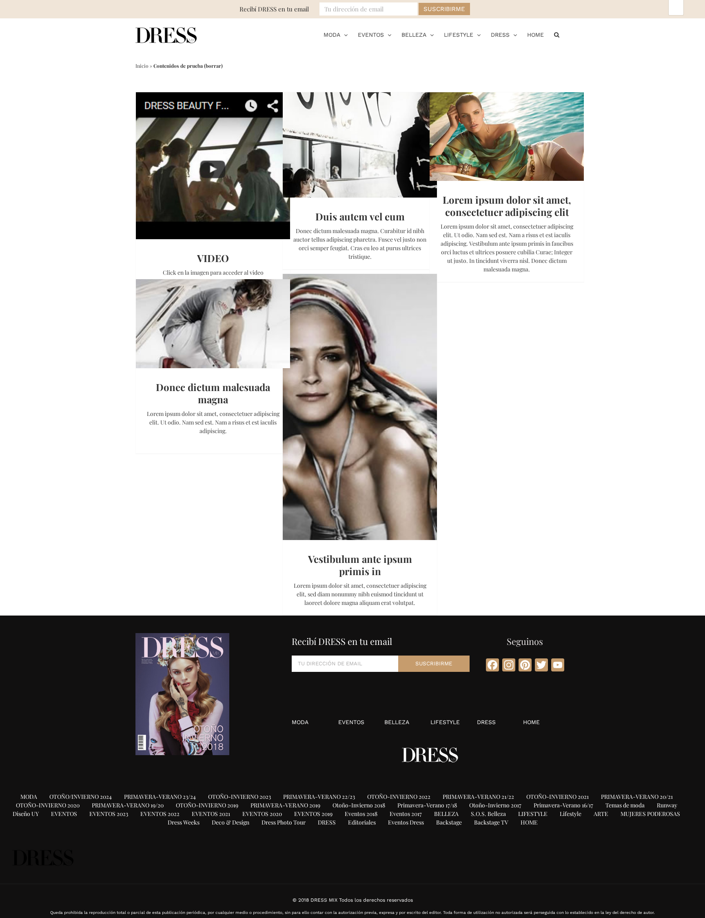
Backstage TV (491, 822)
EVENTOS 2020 (262, 814)
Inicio (142, 65)
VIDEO (213, 258)
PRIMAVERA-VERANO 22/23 (319, 796)
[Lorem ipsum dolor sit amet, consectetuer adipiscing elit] (507, 136)
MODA (300, 722)
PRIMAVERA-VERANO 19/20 (128, 805)
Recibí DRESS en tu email (274, 9)
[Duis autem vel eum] (360, 145)
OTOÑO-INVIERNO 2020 (48, 805)
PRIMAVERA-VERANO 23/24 (160, 796)
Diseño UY (26, 814)
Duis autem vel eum (360, 216)
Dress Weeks (184, 822)
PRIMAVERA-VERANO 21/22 (478, 796)
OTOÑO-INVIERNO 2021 (557, 796)
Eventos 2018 (361, 814)
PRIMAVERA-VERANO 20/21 (637, 796)
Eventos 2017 (406, 814)
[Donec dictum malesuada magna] (213, 323)
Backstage (449, 822)
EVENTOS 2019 (313, 814)
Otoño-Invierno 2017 (495, 805)
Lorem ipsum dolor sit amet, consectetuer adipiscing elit (507, 205)
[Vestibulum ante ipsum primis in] (360, 407)
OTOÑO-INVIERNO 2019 (207, 805)
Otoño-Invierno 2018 (359, 805)
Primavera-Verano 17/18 (427, 805)
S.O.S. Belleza (488, 814)
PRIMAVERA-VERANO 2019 (285, 805)
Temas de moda (625, 805)
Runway (667, 805)
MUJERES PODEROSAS (650, 814)
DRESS (486, 722)
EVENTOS (351, 722)
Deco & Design (230, 822)
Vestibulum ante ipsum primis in (360, 565)
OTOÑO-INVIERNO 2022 (398, 796)
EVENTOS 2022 (160, 814)
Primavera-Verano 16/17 (563, 805)
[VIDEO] (213, 165)
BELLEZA (396, 722)
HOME (531, 722)
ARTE (601, 814)
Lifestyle (570, 814)
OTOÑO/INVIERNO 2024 (80, 796)
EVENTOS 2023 (108, 814)
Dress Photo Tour (284, 822)
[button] (556, 34)
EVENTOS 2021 (211, 814)
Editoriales (362, 822)
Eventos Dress (406, 822)
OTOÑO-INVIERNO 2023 (239, 796)
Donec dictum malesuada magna (213, 393)
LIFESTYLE (445, 722)
